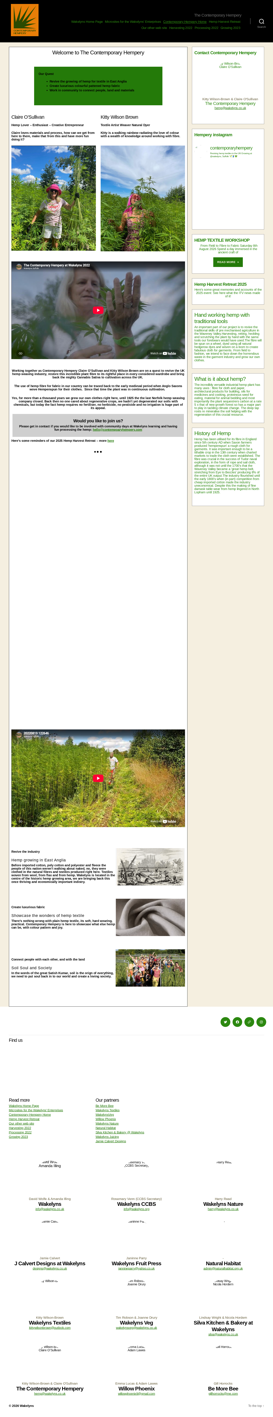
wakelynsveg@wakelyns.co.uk (136, 1327)
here (110, 440)
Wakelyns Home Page (87, 21)
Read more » (228, 262)
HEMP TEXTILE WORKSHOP (221, 240)
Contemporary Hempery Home (185, 21)
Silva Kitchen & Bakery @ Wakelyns (120, 1132)
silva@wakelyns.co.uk (223, 1334)
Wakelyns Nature (107, 1123)
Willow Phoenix (106, 1119)
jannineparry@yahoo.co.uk (136, 1268)
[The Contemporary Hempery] (25, 20)
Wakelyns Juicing (107, 1136)
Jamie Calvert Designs (111, 1141)
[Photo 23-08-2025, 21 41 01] (142, 620)
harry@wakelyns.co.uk (223, 1209)
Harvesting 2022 (180, 28)
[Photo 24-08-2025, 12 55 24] (142, 554)
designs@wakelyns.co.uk (50, 1268)
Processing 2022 (206, 28)
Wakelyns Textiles (108, 1110)
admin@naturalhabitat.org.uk (223, 1268)
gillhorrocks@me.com (223, 1393)
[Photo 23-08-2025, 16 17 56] (55, 686)
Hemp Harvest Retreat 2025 (220, 284)
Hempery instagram (213, 134)
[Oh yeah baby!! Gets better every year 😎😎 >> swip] (228, 185)
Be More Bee (105, 1106)
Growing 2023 (230, 28)
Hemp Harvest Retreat (224, 21)
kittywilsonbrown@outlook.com (50, 1327)
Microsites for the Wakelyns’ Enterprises (133, 21)
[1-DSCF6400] (55, 554)
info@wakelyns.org (136, 1209)
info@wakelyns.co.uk (50, 1209)
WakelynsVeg (105, 1114)
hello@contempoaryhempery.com (117, 429)
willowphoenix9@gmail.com (136, 1393)
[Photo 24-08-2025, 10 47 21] (55, 620)
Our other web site (154, 28)
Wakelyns (27, 1406)
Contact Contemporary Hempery (225, 52)
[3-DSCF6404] (55, 488)
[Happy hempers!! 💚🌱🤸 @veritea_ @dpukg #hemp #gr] (228, 215)
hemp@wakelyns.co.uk (230, 108)
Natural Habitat (106, 1128)
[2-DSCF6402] (142, 488)
